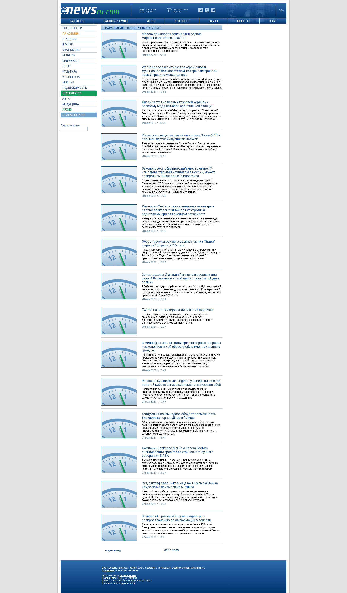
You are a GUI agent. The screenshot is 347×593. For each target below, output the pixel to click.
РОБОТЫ (243, 21)
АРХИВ (67, 109)
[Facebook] (200, 10)
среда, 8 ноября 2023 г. (144, 28)
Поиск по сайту (70, 125)
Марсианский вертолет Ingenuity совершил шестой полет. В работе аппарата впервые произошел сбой (181, 382)
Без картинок (130, 578)
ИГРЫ (151, 21)
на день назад (113, 550)
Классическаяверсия (180, 10)
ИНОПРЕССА (71, 77)
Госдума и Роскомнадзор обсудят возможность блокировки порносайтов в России (179, 416)
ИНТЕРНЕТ (182, 21)
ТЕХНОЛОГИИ (71, 93)
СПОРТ (67, 66)
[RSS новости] (207, 10)
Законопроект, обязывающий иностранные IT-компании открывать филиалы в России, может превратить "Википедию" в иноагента (178, 172)
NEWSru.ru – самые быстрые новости (121, 580)
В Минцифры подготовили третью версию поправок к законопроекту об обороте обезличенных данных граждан (181, 346)
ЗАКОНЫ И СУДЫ (116, 21)
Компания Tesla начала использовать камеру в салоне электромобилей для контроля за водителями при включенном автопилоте (178, 210)
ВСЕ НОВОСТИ (72, 28)
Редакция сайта (128, 575)
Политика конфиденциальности (118, 583)
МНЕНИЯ (68, 82)
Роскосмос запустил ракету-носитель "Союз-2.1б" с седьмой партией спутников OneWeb (181, 137)
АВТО (66, 98)
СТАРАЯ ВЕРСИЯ (73, 115)
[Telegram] (213, 10)
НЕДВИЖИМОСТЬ (74, 88)
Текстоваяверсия (151, 10)
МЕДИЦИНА (70, 104)
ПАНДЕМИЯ (70, 33)
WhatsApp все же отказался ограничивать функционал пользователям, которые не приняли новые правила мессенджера (179, 71)
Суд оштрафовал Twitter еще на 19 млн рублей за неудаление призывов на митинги (180, 485)
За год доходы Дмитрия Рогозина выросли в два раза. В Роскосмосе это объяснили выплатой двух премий (180, 278)
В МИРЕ (67, 44)
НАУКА (213, 21)
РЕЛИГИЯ (68, 55)
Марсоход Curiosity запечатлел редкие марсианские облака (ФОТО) (172, 36)
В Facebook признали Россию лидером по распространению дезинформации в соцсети (176, 518)
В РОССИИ (69, 39)
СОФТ (273, 21)
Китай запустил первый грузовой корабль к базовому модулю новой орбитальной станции (177, 104)
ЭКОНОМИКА (71, 50)
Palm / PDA (116, 578)
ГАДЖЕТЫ (77, 21)
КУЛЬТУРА (69, 71)
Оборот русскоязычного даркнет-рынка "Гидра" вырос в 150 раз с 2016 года (178, 243)
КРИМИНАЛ (70, 60)
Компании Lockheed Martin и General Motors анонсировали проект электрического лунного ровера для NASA (177, 452)
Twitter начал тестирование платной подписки (177, 310)
